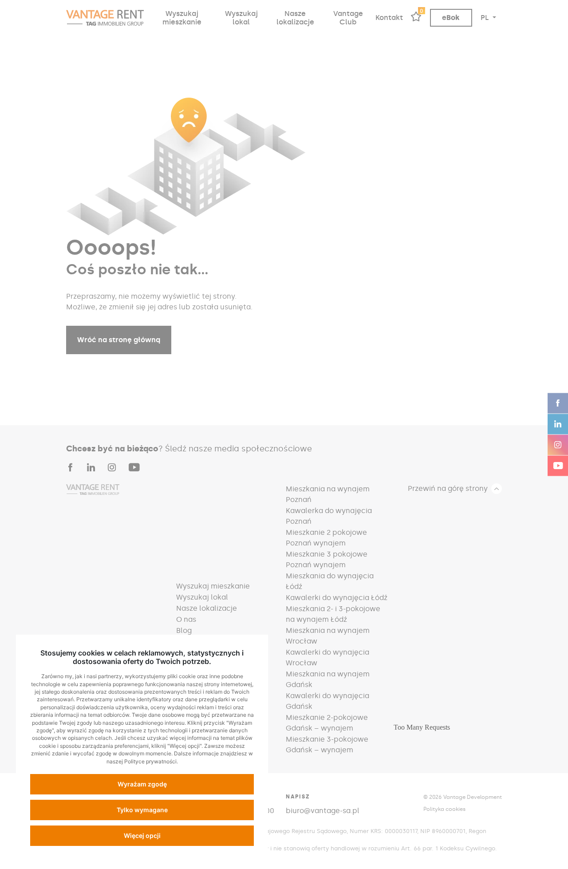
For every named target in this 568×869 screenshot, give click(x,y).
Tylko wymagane (142, 810)
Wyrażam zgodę (142, 784)
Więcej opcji (142, 835)
